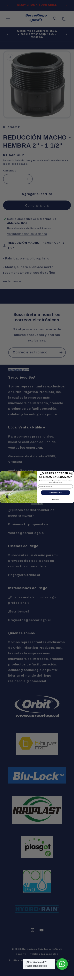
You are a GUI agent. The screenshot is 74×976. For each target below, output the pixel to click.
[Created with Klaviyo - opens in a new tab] (37, 504)
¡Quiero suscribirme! (55, 492)
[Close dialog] (72, 473)
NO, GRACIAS (55, 499)
